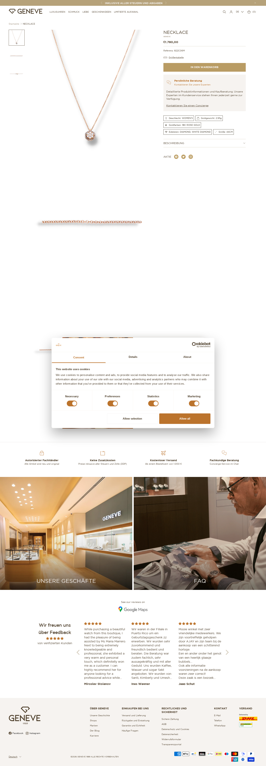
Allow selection (132, 418)
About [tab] (187, 356)
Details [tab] (133, 356)
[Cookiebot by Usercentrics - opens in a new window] (194, 345)
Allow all (184, 418)
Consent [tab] (78, 357)
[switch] (112, 403)
